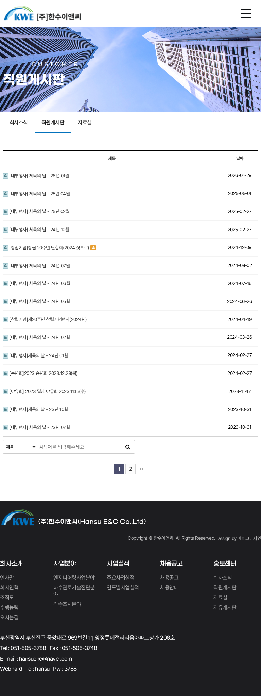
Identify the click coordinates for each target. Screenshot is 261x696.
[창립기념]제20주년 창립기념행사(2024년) (47, 319)
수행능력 (9, 607)
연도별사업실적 (123, 587)
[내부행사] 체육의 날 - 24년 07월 (39, 265)
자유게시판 (225, 607)
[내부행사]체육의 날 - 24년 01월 (38, 355)
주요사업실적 (120, 577)
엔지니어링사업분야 (74, 577)
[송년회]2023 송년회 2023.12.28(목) (43, 373)
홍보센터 (224, 563)
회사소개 (11, 563)
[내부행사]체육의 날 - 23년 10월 (38, 409)
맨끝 (142, 469)
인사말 (7, 577)
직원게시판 (53, 122)
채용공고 (171, 563)
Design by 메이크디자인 (238, 538)
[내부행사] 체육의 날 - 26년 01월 (38, 175)
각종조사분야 (67, 604)
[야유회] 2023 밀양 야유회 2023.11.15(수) (47, 391)
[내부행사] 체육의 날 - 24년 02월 (39, 337)
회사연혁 (9, 587)
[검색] (128, 446)
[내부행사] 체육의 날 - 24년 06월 (39, 283)
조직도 (7, 597)
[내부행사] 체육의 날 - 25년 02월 (39, 211)
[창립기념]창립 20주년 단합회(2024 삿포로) (48, 247)
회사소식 (19, 122)
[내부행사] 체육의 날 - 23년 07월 (39, 427)
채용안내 (169, 587)
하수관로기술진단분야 (74, 590)
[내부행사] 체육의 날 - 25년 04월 (39, 193)
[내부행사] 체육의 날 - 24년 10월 (38, 229)
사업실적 (118, 563)
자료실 (85, 122)
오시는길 (9, 617)
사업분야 (64, 563)
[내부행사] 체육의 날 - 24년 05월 (39, 301)
